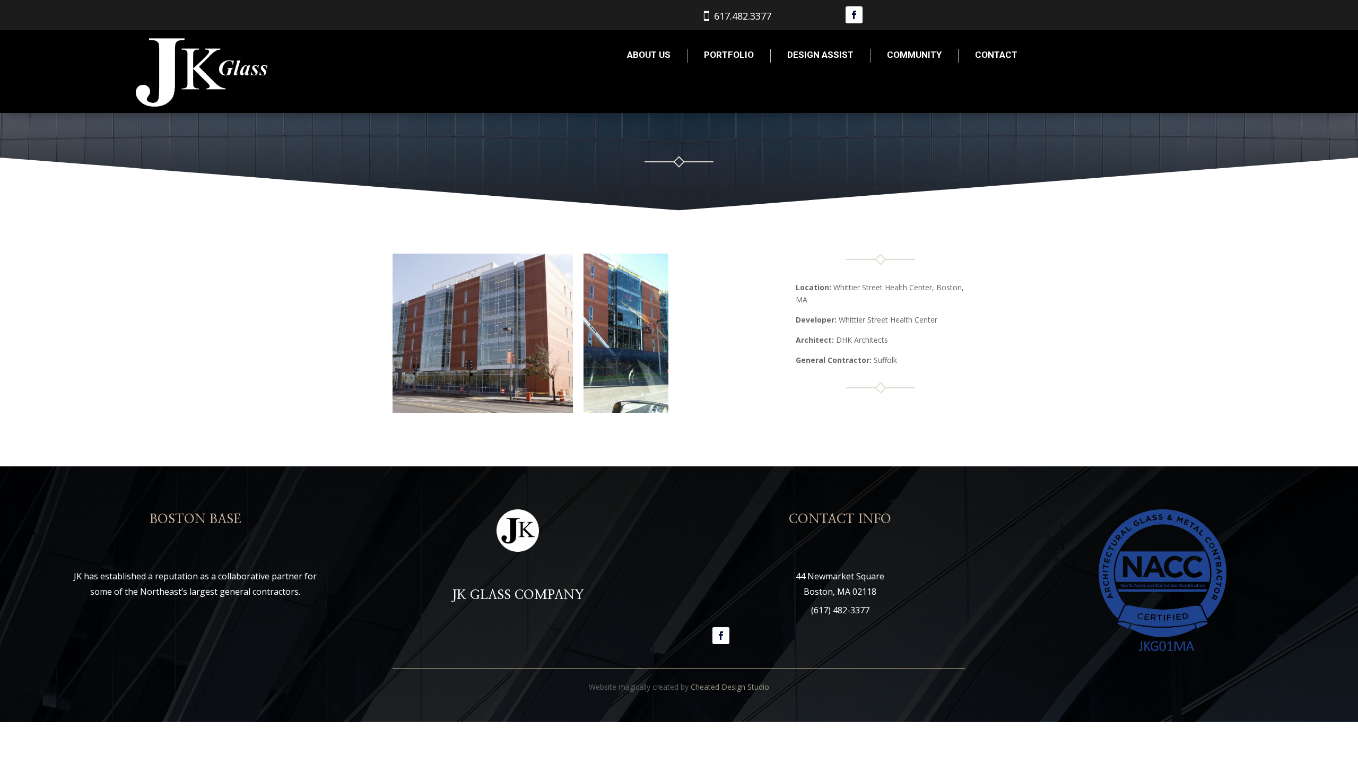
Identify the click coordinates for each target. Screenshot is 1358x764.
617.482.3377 (742, 16)
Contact (996, 54)
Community (914, 54)
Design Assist (820, 54)
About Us (649, 54)
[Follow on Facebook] (854, 14)
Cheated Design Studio (730, 687)
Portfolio (729, 54)
